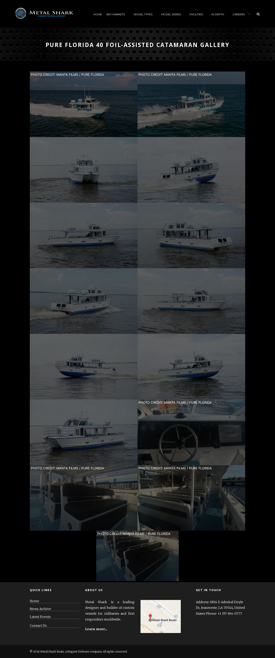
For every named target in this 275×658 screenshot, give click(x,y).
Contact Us (38, 626)
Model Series (171, 14)
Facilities (196, 14)
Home (97, 14)
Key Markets (115, 14)
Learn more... (96, 629)
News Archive (40, 609)
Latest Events (40, 617)
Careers (239, 14)
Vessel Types (143, 14)
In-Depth (217, 14)
